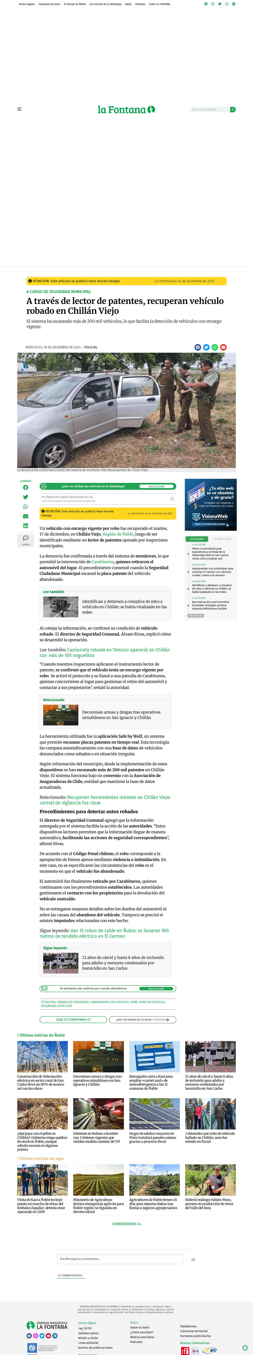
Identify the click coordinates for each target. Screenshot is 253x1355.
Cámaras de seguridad (73, 1002)
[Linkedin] (55, 1335)
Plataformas (188, 1326)
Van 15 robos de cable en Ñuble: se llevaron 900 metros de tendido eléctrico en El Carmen (104, 933)
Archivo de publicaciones (95, 1347)
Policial (96, 270)
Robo (134, 1002)
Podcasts (140, 4)
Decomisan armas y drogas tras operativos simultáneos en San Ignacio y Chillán (97, 1080)
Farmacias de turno (49, 4)
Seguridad (48, 1006)
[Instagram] (213, 4)
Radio (128, 4)
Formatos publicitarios (195, 1336)
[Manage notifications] (245, 1348)
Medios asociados (142, 1337)
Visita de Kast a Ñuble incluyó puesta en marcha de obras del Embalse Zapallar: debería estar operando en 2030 (41, 1206)
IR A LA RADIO (223, 270)
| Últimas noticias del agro (40, 1158)
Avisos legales (27, 4)
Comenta (25, 545)
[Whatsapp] (227, 4)
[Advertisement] (126, 239)
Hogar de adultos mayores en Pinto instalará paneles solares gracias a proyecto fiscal (152, 1137)
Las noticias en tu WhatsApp (105, 4)
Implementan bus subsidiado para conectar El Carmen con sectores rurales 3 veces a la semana (212, 572)
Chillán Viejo (119, 1002)
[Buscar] (233, 109)
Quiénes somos (88, 1333)
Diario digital (87, 1323)
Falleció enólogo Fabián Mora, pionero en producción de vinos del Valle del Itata (209, 1204)
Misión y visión (88, 1338)
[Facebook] (206, 4)
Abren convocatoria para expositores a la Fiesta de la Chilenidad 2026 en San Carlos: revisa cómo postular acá (210, 553)
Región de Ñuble (118, 534)
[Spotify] (234, 4)
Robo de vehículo (152, 1002)
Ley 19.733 (84, 1328)
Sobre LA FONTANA (159, 4)
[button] (197, 347)
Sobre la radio (139, 1327)
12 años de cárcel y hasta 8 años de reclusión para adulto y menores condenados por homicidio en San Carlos (209, 1082)
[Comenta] (26, 538)
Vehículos (65, 1006)
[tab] (197, 539)
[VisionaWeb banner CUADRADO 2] (211, 529)
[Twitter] (220, 4)
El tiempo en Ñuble (75, 4)
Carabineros (103, 561)
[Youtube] (48, 1335)
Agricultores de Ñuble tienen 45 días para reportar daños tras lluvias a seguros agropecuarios (153, 1204)
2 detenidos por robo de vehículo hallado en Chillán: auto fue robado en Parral (210, 1137)
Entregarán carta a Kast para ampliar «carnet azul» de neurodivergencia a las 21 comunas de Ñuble (151, 1082)
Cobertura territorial (194, 1331)
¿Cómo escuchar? (141, 1332)
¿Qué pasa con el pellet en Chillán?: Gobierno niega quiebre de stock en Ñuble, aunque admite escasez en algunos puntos (42, 1141)
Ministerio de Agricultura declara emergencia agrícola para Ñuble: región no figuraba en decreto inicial (98, 1206)
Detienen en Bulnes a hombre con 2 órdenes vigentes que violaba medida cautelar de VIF (96, 1137)
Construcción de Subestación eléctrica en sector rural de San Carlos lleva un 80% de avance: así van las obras (40, 1082)
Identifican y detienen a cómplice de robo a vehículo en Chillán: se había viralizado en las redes (212, 589)
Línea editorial (88, 1343)
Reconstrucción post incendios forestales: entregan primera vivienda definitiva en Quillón (210, 605)
